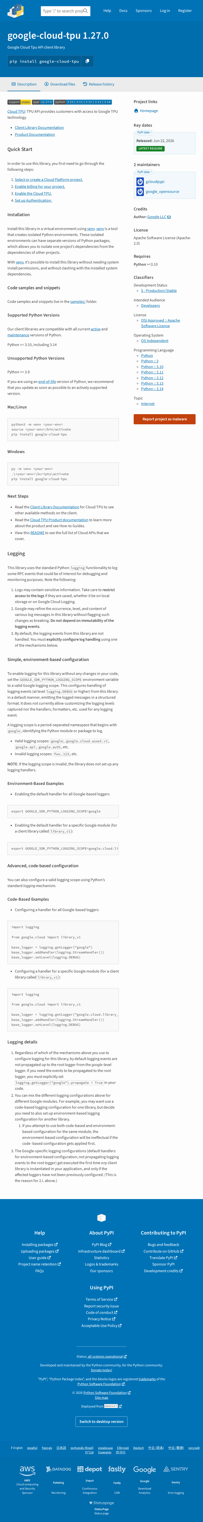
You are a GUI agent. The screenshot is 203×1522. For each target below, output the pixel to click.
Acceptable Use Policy (99, 1325)
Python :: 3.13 (152, 383)
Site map (101, 1397)
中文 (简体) (156, 1448)
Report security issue (101, 1306)
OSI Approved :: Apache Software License (160, 323)
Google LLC (156, 217)
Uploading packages (37, 1251)
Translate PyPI (161, 1258)
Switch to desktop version (101, 1421)
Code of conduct (99, 1312)
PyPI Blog (99, 1244)
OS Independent (154, 341)
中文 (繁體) (176, 1448)
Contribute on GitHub (161, 1251)
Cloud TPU (16, 111)
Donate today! (101, 1370)
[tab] (23, 84)
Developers (150, 305)
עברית (89, 1452)
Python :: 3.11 (152, 372)
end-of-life (47, 381)
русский (194, 1448)
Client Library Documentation (39, 127)
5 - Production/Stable (159, 290)
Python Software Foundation (99, 1384)
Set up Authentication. (33, 200)
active (96, 329)
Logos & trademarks (101, 1264)
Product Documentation (35, 134)
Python (147, 355)
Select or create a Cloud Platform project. (49, 179)
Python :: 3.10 (152, 367)
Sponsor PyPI (163, 1264)
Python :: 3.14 (152, 389)
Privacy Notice (99, 1319)
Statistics (101, 1258)
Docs (123, 10)
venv (91, 228)
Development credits (161, 1271)
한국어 (121, 1452)
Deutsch (138, 1448)
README (37, 533)
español (32, 1448)
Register (185, 10)
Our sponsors (101, 1271)
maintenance (18, 335)
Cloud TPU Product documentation (59, 520)
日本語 (61, 1448)
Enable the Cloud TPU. (33, 193)
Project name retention (37, 1264)
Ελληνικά (123, 1448)
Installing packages (37, 1244)
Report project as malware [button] (165, 419)
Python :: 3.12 (152, 378)
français (47, 1448)
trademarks (147, 1379)
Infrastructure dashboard (99, 1251)
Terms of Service (99, 1299)
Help (107, 10)
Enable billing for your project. (40, 186)
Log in (165, 10)
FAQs (39, 1271)
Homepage (149, 111)
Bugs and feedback (163, 1244)
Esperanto (104, 1452)
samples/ (78, 301)
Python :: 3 (149, 361)
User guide (38, 1258)
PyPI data (143, 132)
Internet (147, 403)
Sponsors (144, 10)
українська (105, 1448)
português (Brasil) (82, 1448)
